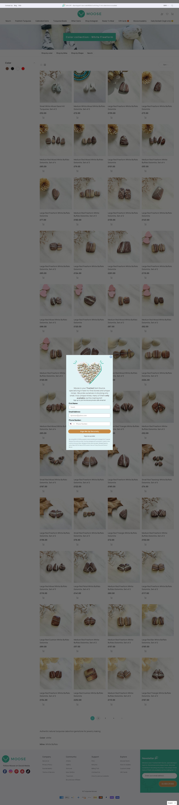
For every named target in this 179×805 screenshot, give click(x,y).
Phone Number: (75, 420)
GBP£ (165, 5)
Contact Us (9, 5)
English (170, 803)
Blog (15, 5)
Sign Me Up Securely (89, 431)
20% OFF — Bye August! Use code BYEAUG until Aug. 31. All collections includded (91, 5)
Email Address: (75, 412)
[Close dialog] (111, 357)
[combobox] (172, 803)
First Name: (73, 403)
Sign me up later (89, 435)
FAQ (19, 5)
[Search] (172, 5)
